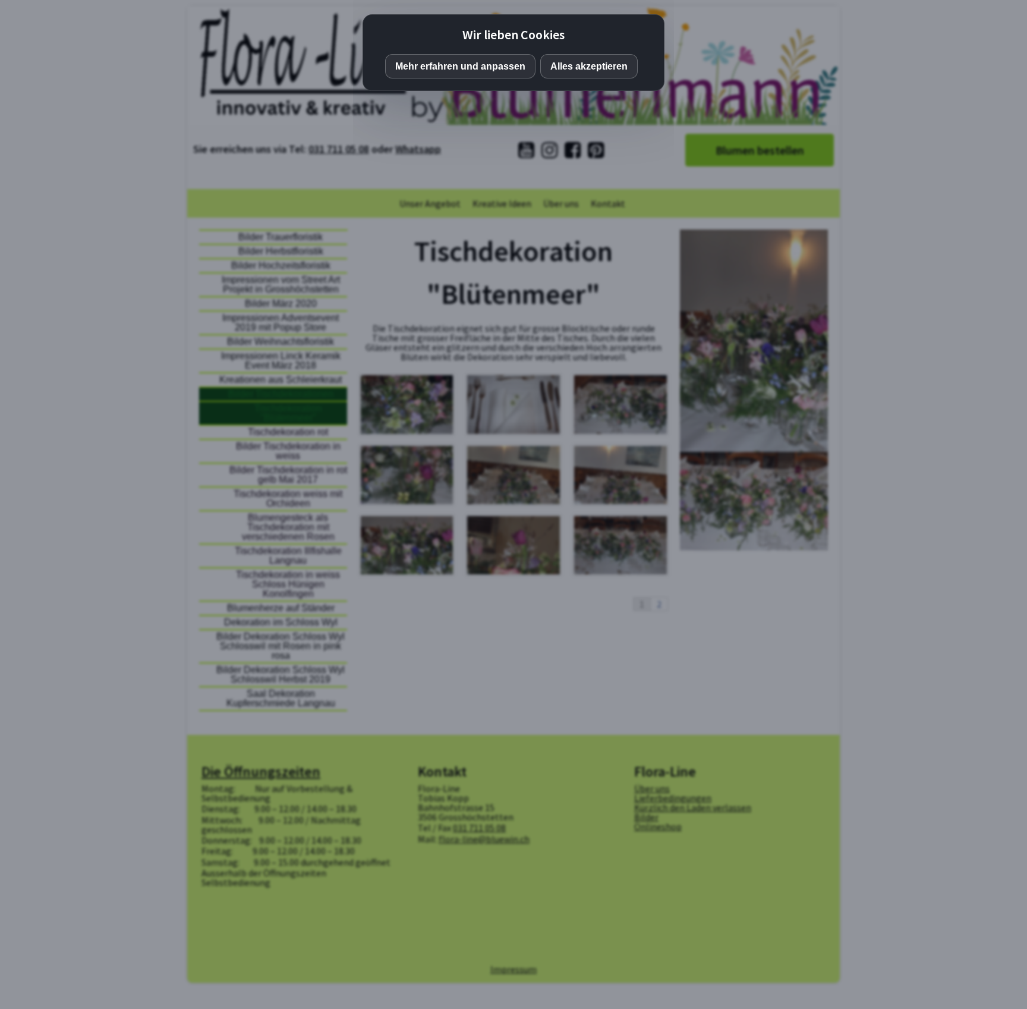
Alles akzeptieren (589, 66)
